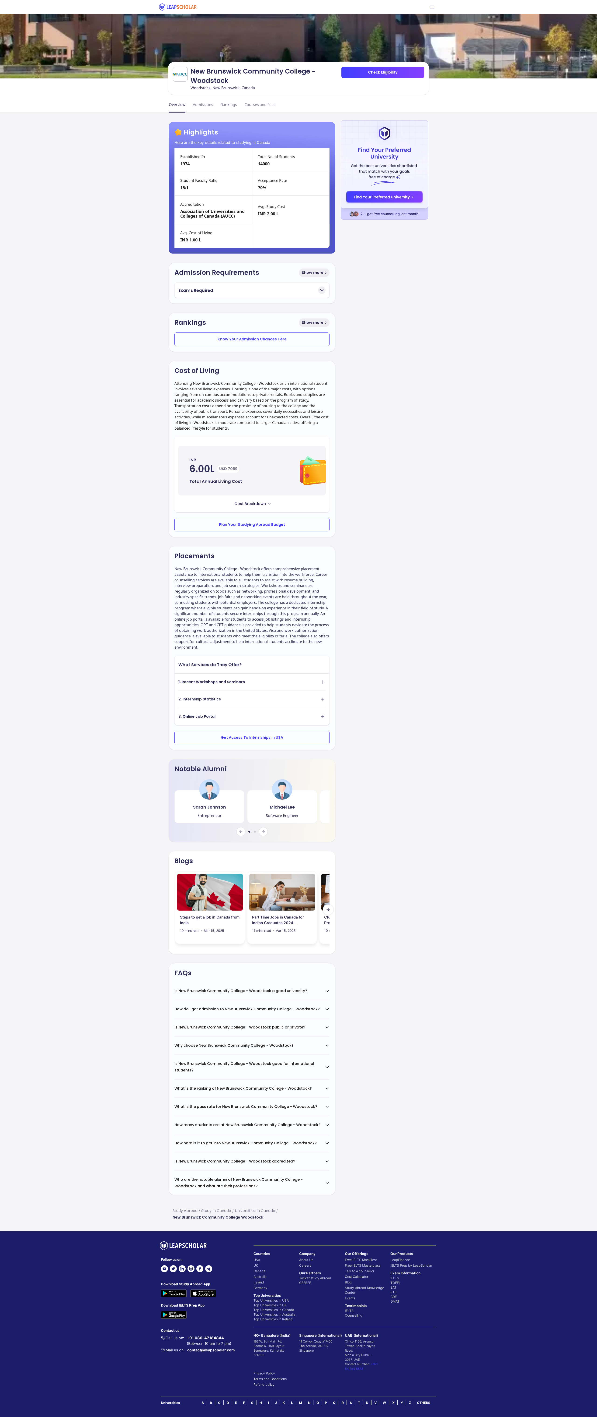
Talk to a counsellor (359, 1271)
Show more (312, 272)
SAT (393, 1287)
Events (350, 1298)
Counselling (353, 1315)
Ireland (258, 1282)
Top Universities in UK (270, 1305)
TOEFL (395, 1283)
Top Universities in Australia (274, 1314)
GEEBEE (305, 1283)
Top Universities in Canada (273, 1310)
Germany (260, 1288)
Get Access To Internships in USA (252, 737)
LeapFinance (400, 1260)
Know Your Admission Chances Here (252, 339)
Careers (305, 1265)
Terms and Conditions (270, 1379)
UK (255, 1265)
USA (256, 1260)
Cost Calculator (356, 1277)
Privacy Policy (264, 1373)
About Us (306, 1260)
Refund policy (263, 1384)
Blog (348, 1282)
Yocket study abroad (315, 1278)
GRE (393, 1297)
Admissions (203, 104)
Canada (259, 1271)
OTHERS (423, 1403)
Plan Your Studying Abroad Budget (252, 524)
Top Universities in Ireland (273, 1319)
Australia (260, 1277)
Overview (177, 104)
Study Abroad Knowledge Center (364, 1290)
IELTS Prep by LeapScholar (411, 1265)
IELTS (349, 1311)
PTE (393, 1292)
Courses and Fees (259, 104)
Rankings (229, 104)
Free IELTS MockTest (361, 1260)
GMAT (394, 1301)
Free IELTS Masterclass (362, 1265)
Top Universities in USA (271, 1300)
